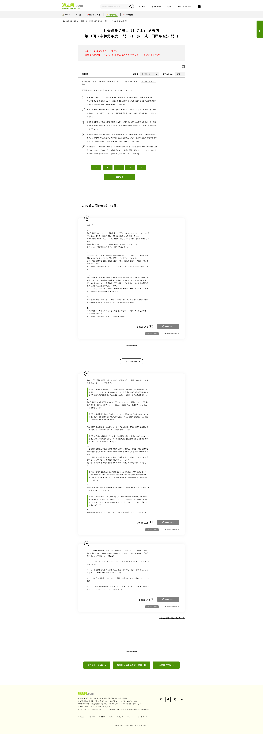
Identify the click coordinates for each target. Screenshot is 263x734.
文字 (168, 74)
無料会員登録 (156, 6)
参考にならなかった (151, 333)
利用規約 (120, 717)
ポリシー (130, 717)
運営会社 (81, 717)
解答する (119, 177)
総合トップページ (184, 6)
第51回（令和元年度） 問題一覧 (131, 665)
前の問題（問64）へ (97, 665)
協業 (111, 717)
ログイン (170, 6)
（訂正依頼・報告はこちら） (172, 618)
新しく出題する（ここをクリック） (123, 55)
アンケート (143, 6)
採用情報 (102, 717)
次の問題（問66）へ (166, 665)
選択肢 (135, 74)
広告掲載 (92, 717)
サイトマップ (142, 717)
